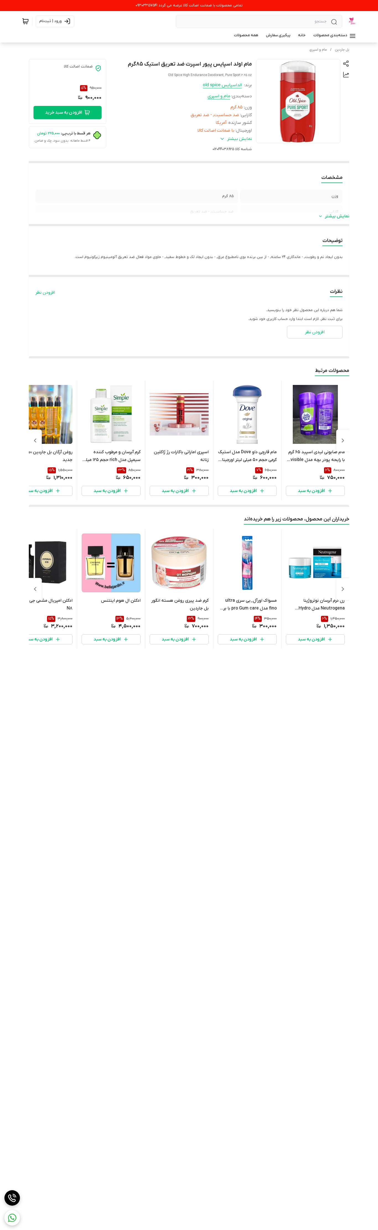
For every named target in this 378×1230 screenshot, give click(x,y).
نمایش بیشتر (337, 216)
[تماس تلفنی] (12, 1198)
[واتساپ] (12, 1218)
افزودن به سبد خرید (63, 112)
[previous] (342, 440)
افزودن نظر (45, 292)
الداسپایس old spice (222, 85)
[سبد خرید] (25, 21)
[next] (35, 440)
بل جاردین (342, 50)
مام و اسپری (318, 50)
